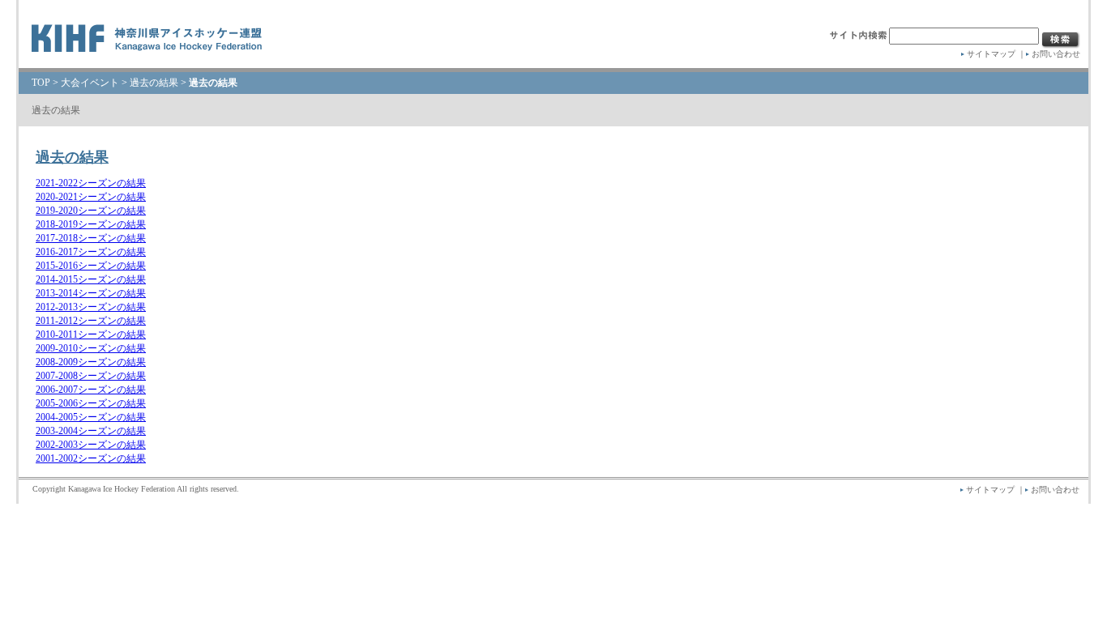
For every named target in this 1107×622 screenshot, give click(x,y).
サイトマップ (991, 53)
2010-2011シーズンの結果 (91, 334)
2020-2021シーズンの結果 (91, 196)
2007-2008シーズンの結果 (91, 375)
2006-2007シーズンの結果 (91, 389)
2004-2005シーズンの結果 (91, 417)
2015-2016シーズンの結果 (91, 265)
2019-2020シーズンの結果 (91, 210)
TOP (41, 82)
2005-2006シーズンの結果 (91, 403)
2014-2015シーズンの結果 (91, 279)
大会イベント (90, 82)
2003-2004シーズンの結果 (91, 431)
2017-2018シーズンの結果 (91, 238)
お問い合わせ (1056, 53)
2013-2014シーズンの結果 (91, 293)
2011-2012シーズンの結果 (91, 320)
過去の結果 (154, 82)
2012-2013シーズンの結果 (91, 307)
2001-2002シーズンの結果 (91, 458)
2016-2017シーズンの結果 (91, 252)
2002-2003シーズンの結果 (91, 444)
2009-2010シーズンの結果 (91, 348)
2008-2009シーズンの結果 (91, 362)
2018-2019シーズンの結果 (91, 224)
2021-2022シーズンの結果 (91, 183)
